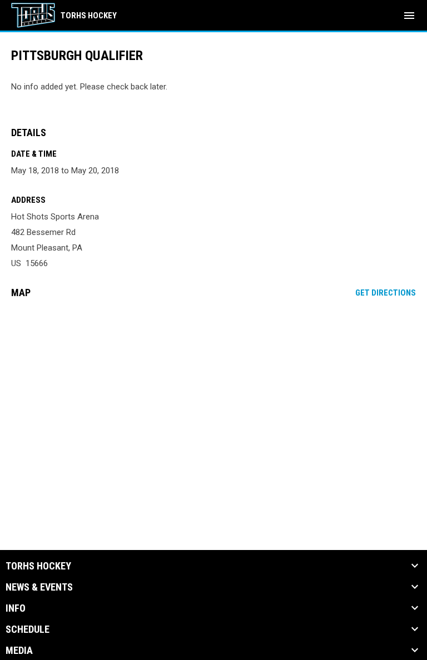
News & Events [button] (39, 587)
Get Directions (385, 293)
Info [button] (16, 608)
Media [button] (19, 651)
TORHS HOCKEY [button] (38, 566)
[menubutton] (409, 15)
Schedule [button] (27, 629)
